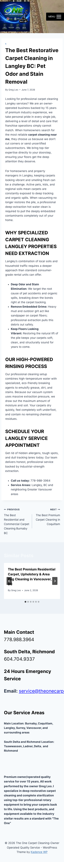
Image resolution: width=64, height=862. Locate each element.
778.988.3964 (19, 639)
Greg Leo (13, 89)
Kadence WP (39, 852)
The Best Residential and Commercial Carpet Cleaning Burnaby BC (16, 521)
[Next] (54, 581)
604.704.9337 (19, 659)
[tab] (25, 602)
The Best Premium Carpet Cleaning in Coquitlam (48, 517)
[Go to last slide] (9, 581)
